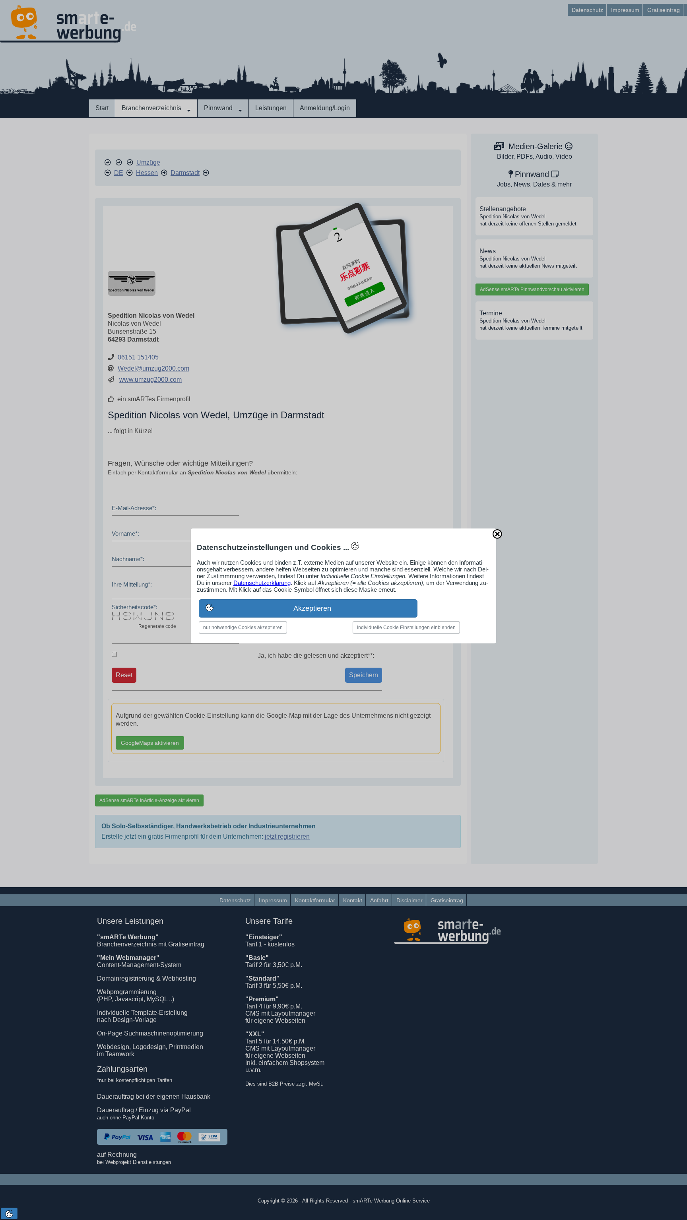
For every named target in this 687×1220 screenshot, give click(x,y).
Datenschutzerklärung (262, 582)
